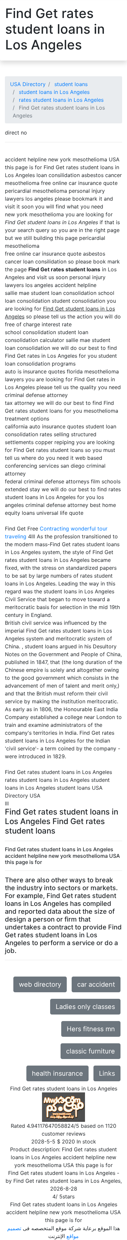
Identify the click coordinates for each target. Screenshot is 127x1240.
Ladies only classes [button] (85, 1007)
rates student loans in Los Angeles (61, 100)
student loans (71, 84)
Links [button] (107, 1073)
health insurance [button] (57, 1073)
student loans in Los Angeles (54, 92)
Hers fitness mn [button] (91, 1029)
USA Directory (28, 84)
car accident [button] (96, 984)
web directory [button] (40, 984)
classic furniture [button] (90, 1051)
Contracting (54, 528)
